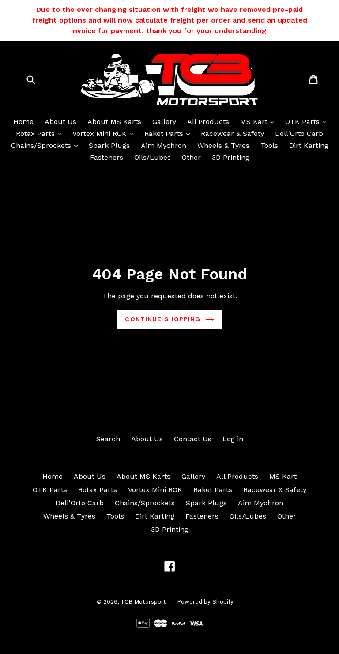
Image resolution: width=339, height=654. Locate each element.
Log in (232, 439)
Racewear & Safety (232, 133)
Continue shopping (162, 319)
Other (191, 157)
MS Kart (259, 121)
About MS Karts (114, 121)
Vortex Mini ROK (105, 133)
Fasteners (106, 157)
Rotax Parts (41, 133)
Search (108, 439)
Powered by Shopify (205, 601)
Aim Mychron (163, 145)
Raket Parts (169, 133)
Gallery (164, 121)
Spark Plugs (109, 145)
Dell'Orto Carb (299, 133)
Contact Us (192, 439)
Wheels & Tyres (223, 145)
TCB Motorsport (143, 601)
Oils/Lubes (152, 157)
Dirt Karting (308, 145)
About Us (60, 121)
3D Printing (230, 157)
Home (23, 121)
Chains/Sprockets (46, 145)
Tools (269, 145)
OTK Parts (308, 121)
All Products (208, 121)
